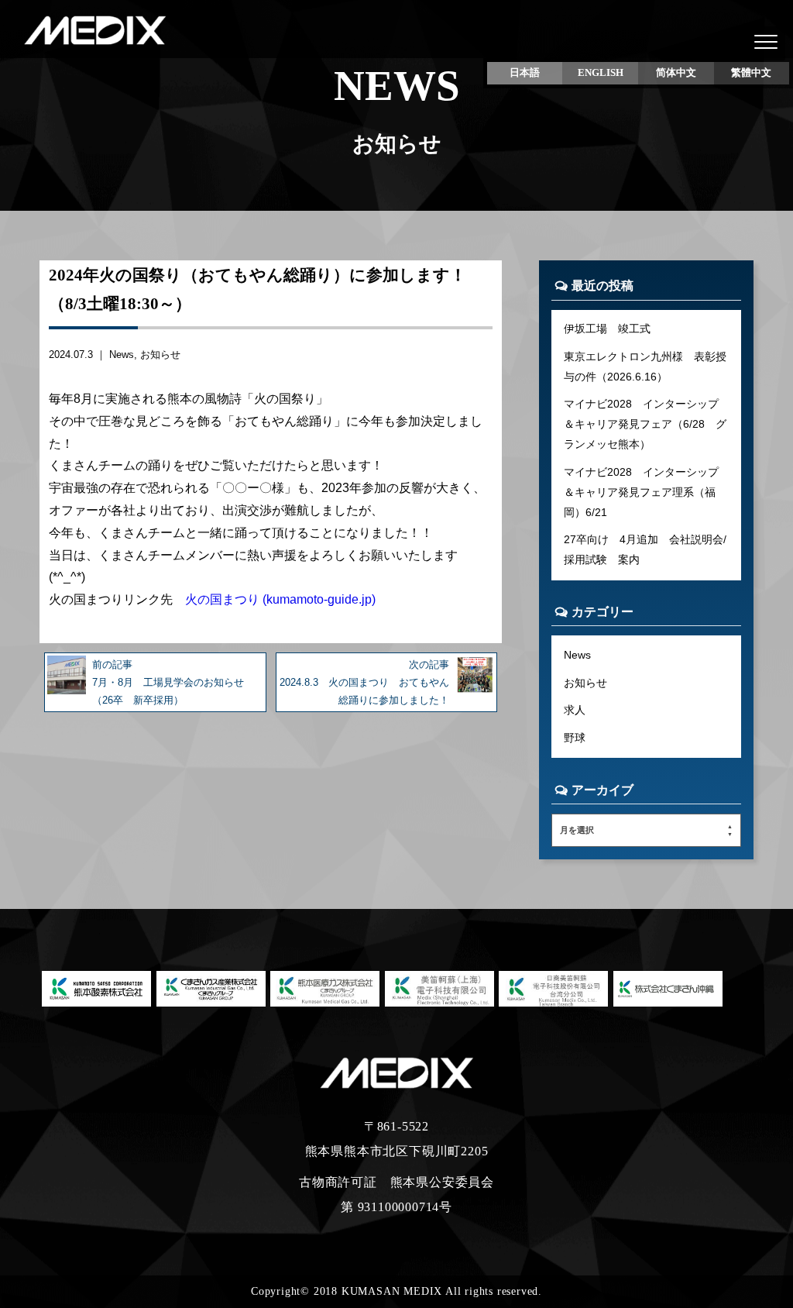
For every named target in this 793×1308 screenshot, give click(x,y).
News (121, 354)
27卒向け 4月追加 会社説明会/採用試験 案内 (645, 549)
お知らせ (160, 354)
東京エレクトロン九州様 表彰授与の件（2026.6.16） (645, 366)
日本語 (525, 72)
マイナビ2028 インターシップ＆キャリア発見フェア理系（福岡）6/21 (641, 492)
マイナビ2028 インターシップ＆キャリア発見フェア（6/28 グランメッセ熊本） (645, 424)
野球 (574, 737)
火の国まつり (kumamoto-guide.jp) (280, 599)
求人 (574, 710)
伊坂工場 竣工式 (607, 328)
